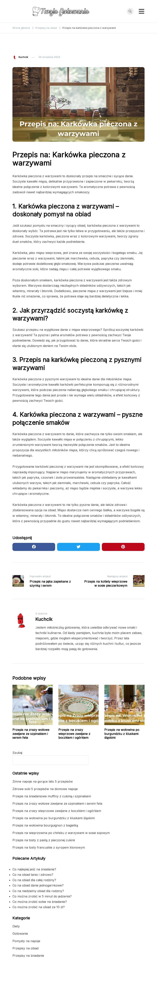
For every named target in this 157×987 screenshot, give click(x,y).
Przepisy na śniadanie (28, 955)
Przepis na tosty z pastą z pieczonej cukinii (43, 840)
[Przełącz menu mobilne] (141, 11)
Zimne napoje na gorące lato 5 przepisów (42, 781)
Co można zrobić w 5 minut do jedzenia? (42, 896)
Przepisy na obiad (25, 47)
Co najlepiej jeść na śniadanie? (34, 869)
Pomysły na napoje (26, 941)
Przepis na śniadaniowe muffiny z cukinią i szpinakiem (51, 796)
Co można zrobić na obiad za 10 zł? (38, 907)
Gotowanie (20, 933)
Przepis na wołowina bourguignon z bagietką (45, 825)
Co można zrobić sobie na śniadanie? (39, 902)
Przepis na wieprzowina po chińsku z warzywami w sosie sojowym (61, 833)
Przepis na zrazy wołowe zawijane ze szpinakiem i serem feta (30, 734)
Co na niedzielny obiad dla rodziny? (38, 891)
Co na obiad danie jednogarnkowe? (38, 885)
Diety (16, 926)
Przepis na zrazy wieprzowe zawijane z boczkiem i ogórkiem (74, 734)
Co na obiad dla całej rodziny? (34, 880)
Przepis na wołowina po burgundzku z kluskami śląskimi (121, 734)
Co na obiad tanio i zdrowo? (32, 875)
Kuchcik (23, 56)
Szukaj (17, 753)
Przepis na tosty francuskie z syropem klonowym (48, 847)
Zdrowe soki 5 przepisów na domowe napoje (45, 789)
